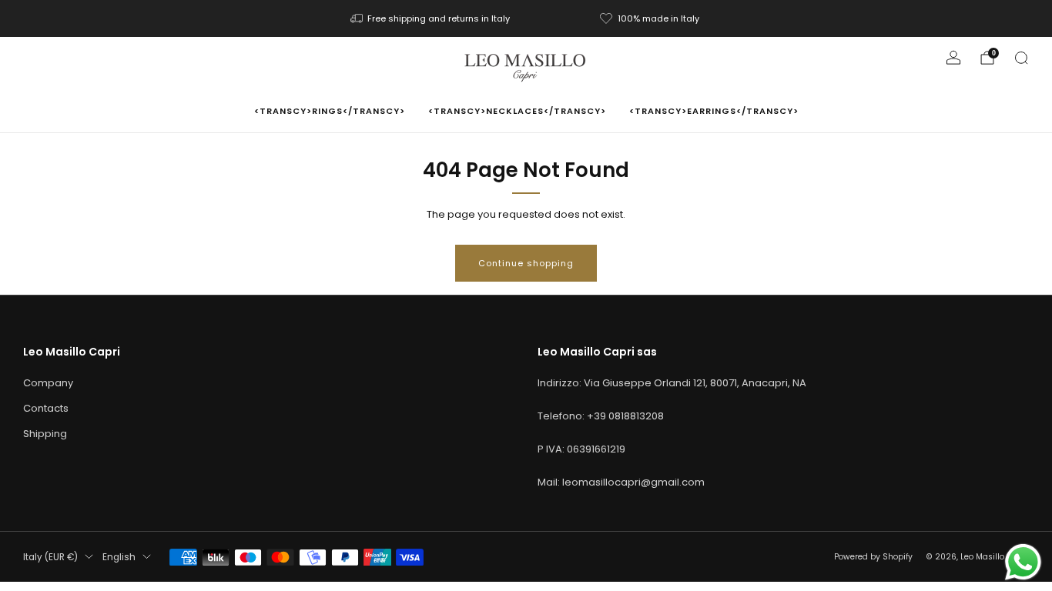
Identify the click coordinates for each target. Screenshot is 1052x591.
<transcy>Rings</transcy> (329, 111)
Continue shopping (526, 263)
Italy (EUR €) (50, 557)
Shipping (45, 433)
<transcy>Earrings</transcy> (714, 111)
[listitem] (432, 18)
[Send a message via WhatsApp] (1023, 562)
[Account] (953, 57)
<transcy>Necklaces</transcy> (517, 111)
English (119, 557)
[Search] (1021, 57)
